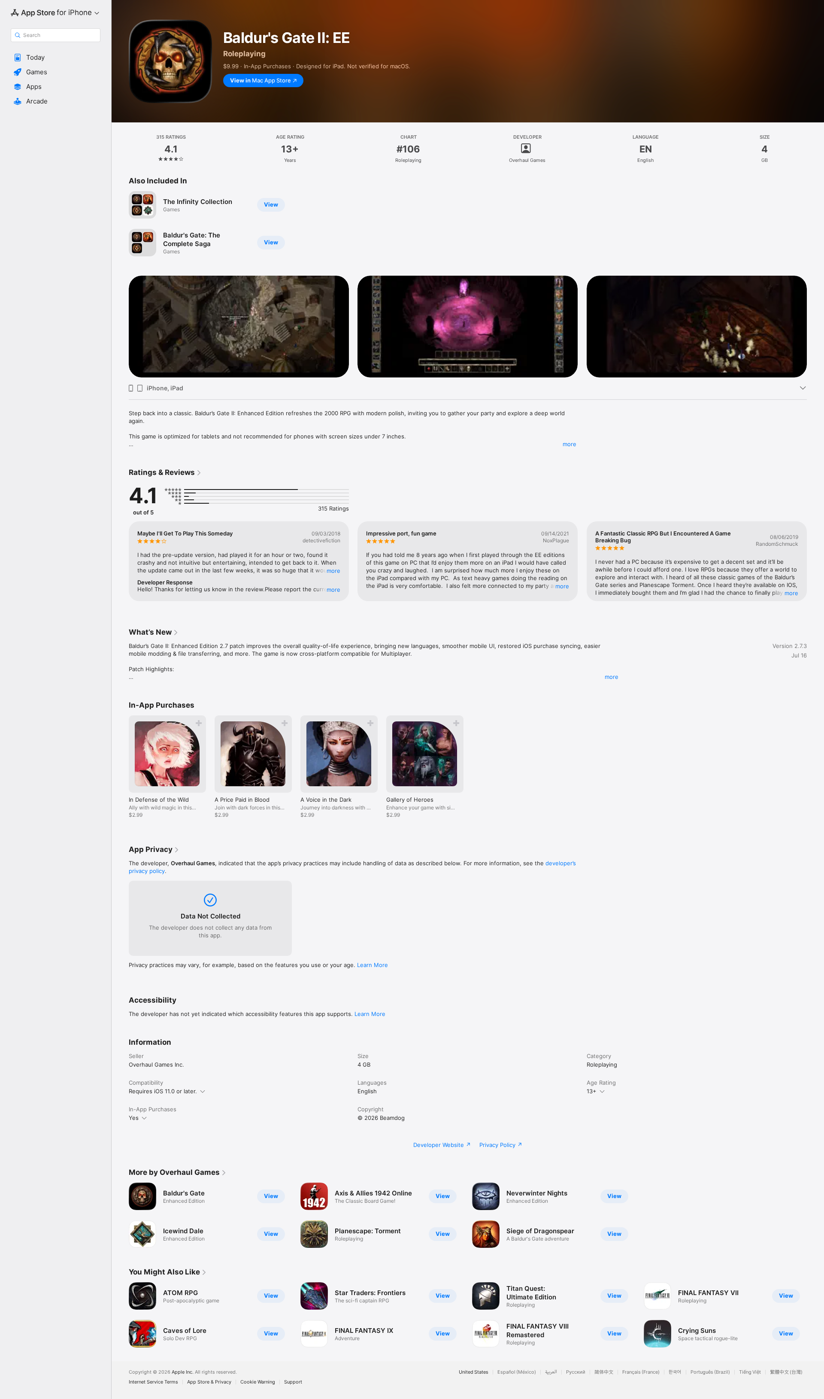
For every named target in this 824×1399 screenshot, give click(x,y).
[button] (55, 57)
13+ (592, 1091)
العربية (551, 1372)
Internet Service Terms (153, 1382)
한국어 (675, 1372)
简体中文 (603, 1372)
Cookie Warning (257, 1382)
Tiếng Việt (750, 1372)
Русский (575, 1372)
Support (293, 1382)
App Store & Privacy (209, 1382)
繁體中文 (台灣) (786, 1372)
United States (473, 1372)
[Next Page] (815, 326)
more (569, 444)
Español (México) (516, 1372)
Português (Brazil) (710, 1372)
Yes (134, 1117)
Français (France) (641, 1372)
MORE (333, 570)
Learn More (372, 964)
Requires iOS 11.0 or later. (163, 1091)
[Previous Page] (120, 326)
